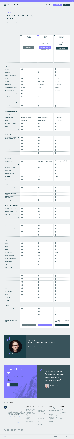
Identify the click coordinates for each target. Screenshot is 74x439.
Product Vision (52, 419)
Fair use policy (63, 412)
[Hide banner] (72, 1)
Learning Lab (51, 422)
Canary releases (29, 421)
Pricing (31, 4)
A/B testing (28, 419)
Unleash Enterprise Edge (54, 410)
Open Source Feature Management (53, 418)
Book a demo (66, 4)
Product (16, 4)
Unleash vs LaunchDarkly (54, 415)
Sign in (50, 4)
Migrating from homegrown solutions (42, 413)
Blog (38, 421)
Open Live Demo (52, 414)
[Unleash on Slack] (15, 430)
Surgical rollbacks (29, 410)
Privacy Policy (29, 430)
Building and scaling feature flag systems (42, 408)
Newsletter (40, 425)
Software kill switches (30, 409)
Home (5, 402)
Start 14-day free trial (45, 47)
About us (62, 407)
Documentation (41, 418)
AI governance (29, 407)
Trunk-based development (28, 418)
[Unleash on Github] (5, 430)
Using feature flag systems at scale (41, 411)
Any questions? (28, 325)
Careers (61, 409)
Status (61, 419)
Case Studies (40, 424)
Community (40, 422)
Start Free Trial (58, 4)
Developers (24, 4)
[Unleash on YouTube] (19, 430)
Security (39, 430)
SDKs (39, 419)
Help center (62, 418)
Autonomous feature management (53, 412)
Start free (28, 47)
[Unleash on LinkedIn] (8, 430)
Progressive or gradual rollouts (30, 415)
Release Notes (51, 421)
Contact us (62, 410)
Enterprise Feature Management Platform (53, 408)
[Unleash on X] (12, 430)
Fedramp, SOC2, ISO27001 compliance (30, 413)
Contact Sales (62, 48)
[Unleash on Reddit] (22, 430)
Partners (62, 413)
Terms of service (52, 430)
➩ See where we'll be (48, 1)
